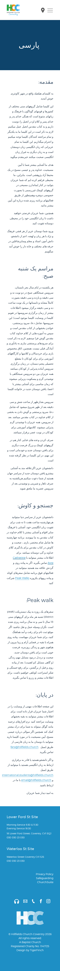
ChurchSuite (45, 882)
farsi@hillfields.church (24, 747)
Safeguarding (44, 878)
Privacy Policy (44, 874)
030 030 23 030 (16, 837)
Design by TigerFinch (30, 950)
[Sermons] (14, 901)
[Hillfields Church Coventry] (13, 10)
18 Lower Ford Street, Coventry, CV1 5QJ (29, 833)
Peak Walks (22, 578)
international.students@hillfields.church (27, 775)
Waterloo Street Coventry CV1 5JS (25, 856)
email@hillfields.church (36, 780)
